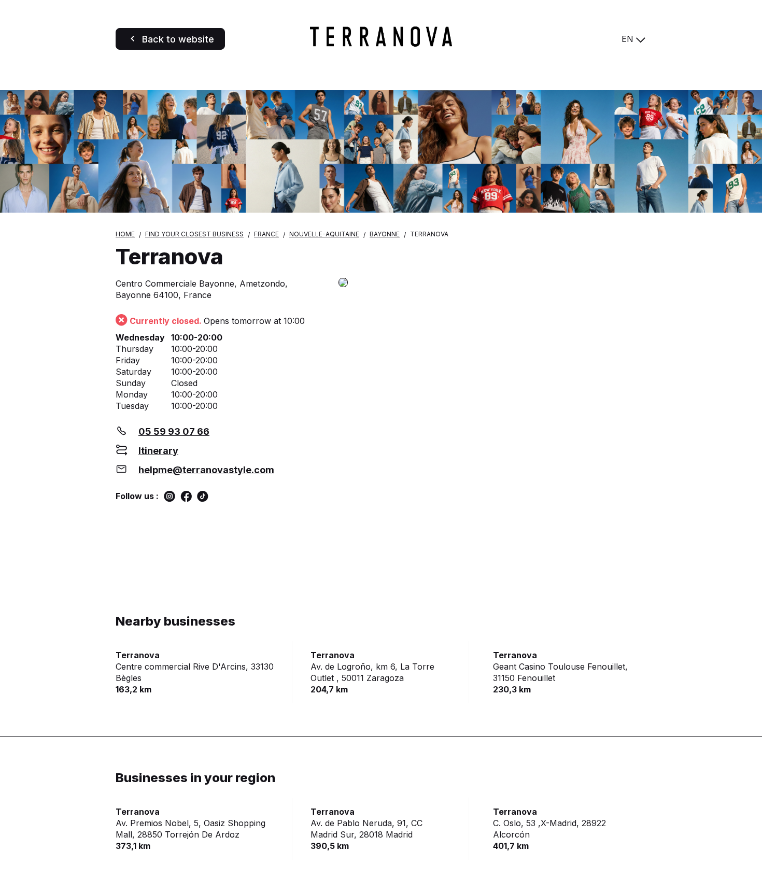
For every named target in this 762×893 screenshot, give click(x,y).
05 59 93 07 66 (173, 431)
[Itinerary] (492, 283)
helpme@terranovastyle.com (206, 469)
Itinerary (158, 450)
